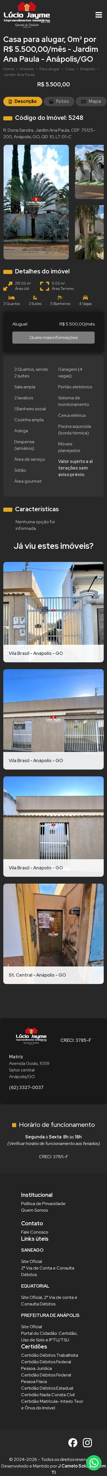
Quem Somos (34, 1210)
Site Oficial (31, 1261)
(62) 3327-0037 (26, 1087)
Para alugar (50, 68)
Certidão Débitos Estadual (47, 1388)
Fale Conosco (34, 1232)
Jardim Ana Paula (19, 74)
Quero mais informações (54, 337)
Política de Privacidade (43, 1203)
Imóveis (27, 68)
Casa (69, 68)
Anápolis (87, 68)
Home (8, 68)
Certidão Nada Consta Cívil (48, 1395)
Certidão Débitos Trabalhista (49, 1355)
